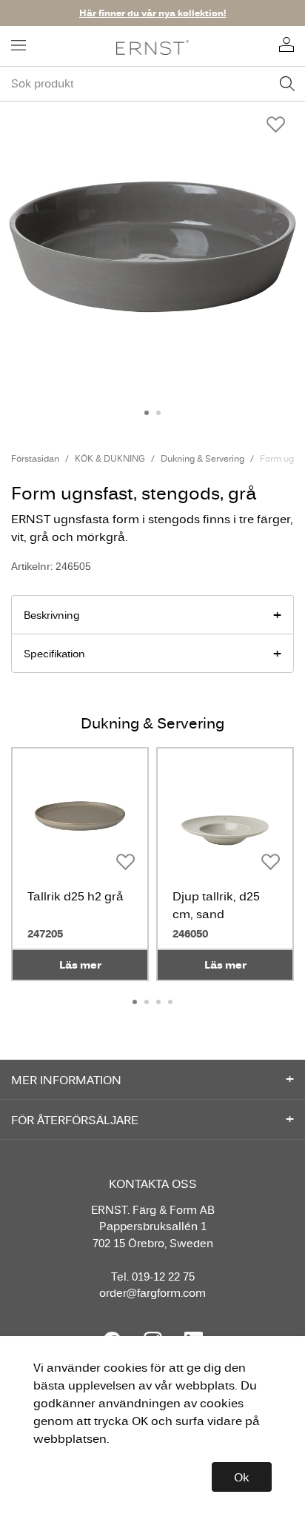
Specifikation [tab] (54, 653)
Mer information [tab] (66, 1079)
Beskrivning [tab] (52, 615)
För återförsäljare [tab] (74, 1119)
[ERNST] (153, 46)
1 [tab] (146, 413)
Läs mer (80, 964)
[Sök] (287, 84)
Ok (241, 1477)
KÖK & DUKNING (110, 458)
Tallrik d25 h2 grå (75, 896)
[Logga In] (286, 46)
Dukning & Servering (202, 458)
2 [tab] (158, 413)
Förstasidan (35, 458)
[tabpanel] (152, 247)
